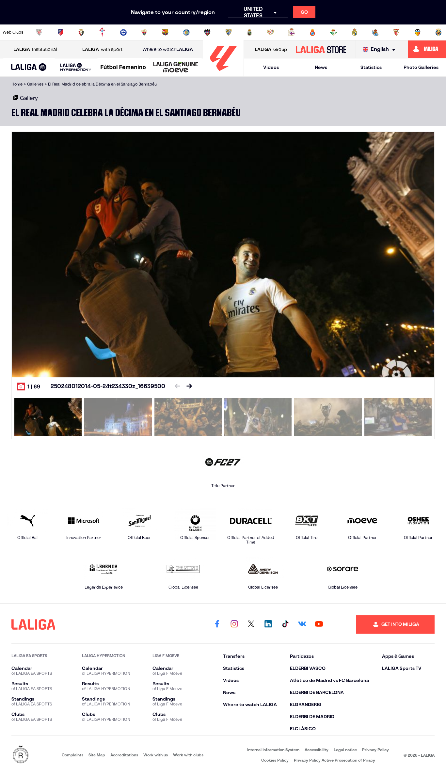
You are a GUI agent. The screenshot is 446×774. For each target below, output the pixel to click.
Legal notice (345, 750)
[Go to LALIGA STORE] (321, 49)
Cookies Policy (275, 760)
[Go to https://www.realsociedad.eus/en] (375, 32)
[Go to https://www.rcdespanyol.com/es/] (312, 32)
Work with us (155, 755)
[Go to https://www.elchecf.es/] (144, 32)
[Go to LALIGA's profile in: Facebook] (217, 624)
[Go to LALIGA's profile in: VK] (302, 624)
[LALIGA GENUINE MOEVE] (176, 67)
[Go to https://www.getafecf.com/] (186, 32)
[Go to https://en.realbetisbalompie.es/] (333, 32)
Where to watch (167, 49)
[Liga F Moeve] (123, 67)
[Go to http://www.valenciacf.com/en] (417, 32)
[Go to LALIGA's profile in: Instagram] (234, 624)
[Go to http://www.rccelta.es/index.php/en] (102, 32)
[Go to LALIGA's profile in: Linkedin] (268, 624)
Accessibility (316, 750)
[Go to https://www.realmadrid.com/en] (354, 32)
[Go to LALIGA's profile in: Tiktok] (285, 624)
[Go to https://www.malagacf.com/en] (228, 32)
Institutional (35, 49)
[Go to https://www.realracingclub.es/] (249, 32)
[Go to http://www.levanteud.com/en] (207, 32)
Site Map (96, 755)
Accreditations (124, 755)
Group (271, 49)
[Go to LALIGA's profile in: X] (251, 624)
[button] (29, 67)
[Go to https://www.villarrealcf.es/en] (438, 32)
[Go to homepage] (223, 73)
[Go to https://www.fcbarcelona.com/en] (165, 32)
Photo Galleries (421, 67)
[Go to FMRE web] (20, 755)
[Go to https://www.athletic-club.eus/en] (39, 32)
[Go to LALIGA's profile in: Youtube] (319, 624)
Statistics (371, 67)
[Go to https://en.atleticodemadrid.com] (60, 32)
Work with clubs (188, 755)
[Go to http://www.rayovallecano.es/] (270, 32)
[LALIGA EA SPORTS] (29, 67)
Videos (271, 67)
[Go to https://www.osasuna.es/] (81, 32)
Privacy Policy (375, 750)
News (321, 67)
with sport (102, 49)
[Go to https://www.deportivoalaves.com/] (123, 32)
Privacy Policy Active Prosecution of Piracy (334, 760)
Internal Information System (273, 750)
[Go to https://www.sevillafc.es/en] (396, 32)
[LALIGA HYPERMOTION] (76, 67)
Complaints (72, 755)
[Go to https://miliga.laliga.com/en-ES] (427, 49)
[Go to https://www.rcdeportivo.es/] (291, 32)
